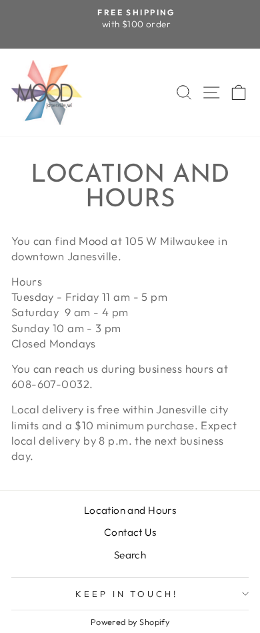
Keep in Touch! (127, 593)
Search (130, 554)
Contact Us (130, 532)
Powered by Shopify (130, 621)
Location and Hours (130, 510)
